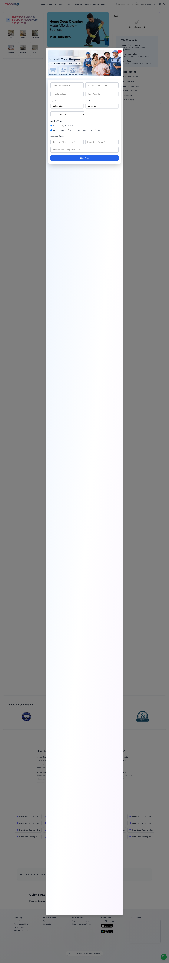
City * (87, 101)
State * (53, 101)
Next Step (84, 158)
